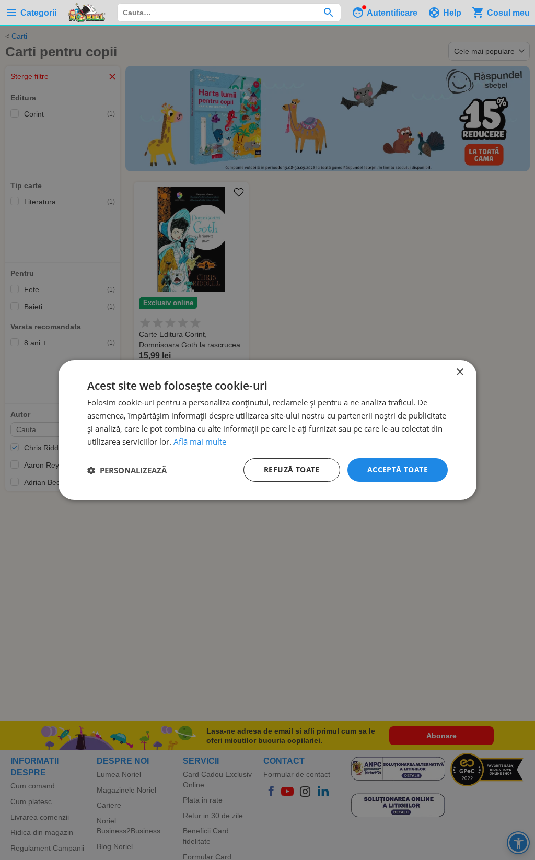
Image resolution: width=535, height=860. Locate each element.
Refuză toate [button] (292, 469)
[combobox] (229, 12)
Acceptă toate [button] (397, 469)
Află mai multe (199, 441)
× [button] (459, 372)
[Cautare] (328, 12)
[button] (127, 470)
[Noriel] (87, 12)
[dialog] (267, 430)
